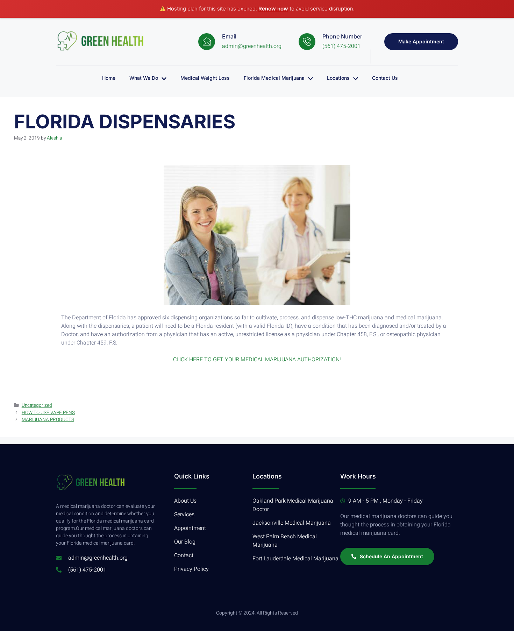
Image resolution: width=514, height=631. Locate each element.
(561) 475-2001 (341, 46)
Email (229, 36)
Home (108, 78)
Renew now (273, 8)
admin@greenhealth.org (251, 46)
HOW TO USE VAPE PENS (48, 412)
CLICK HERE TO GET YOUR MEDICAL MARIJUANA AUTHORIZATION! (257, 359)
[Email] (206, 41)
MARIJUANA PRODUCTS (48, 419)
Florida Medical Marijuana (274, 78)
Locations (338, 78)
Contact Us (385, 78)
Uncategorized (37, 405)
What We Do (143, 78)
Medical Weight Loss (205, 78)
